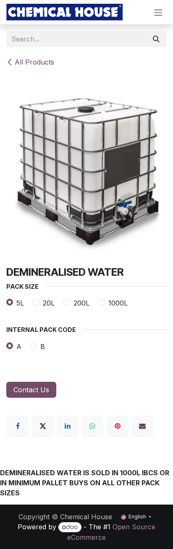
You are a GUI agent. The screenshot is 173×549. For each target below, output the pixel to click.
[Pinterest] (117, 426)
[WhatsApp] (92, 426)
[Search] (156, 39)
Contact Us (31, 390)
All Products (34, 62)
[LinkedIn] (68, 426)
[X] (43, 426)
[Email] (142, 426)
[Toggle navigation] (158, 12)
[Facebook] (18, 426)
